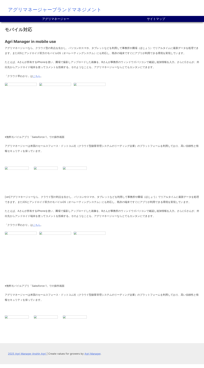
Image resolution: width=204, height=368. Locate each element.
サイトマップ (156, 19)
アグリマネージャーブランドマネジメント (55, 9)
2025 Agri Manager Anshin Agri (27, 353)
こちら (36, 76)
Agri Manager (92, 353)
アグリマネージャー (55, 19)
